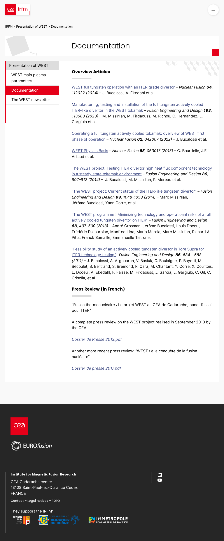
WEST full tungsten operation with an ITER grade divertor (123, 87)
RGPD (56, 500)
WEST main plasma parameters (28, 78)
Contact (17, 500)
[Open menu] (213, 9)
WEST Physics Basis (90, 150)
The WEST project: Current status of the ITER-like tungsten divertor (134, 191)
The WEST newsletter (30, 99)
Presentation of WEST (28, 65)
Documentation (24, 90)
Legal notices (38, 500)
